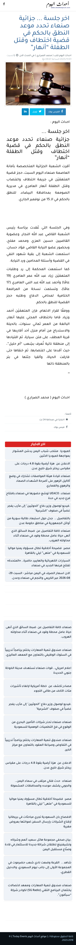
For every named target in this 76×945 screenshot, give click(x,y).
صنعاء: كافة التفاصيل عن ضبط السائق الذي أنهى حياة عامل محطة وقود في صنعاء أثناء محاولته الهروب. (40, 536)
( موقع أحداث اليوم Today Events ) (29, 936)
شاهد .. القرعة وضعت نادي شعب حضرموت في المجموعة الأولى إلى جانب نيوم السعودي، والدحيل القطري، (38, 867)
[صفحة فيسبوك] (4, 4)
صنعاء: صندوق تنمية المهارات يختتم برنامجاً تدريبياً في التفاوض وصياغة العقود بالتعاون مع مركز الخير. (38, 745)
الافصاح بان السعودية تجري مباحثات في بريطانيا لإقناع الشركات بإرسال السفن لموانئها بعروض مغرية (39, 822)
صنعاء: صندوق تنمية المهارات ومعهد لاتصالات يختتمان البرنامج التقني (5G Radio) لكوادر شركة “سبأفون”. (39, 890)
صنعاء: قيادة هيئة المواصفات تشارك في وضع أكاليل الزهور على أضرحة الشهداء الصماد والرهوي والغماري (39, 481)
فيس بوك (59, 427)
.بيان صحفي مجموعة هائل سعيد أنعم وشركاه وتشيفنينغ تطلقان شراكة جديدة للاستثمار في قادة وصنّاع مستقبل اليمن (38, 845)
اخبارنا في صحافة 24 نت (52, 420)
